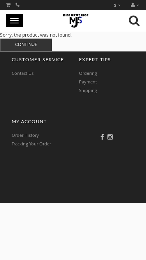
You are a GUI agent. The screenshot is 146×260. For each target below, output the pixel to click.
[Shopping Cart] (8, 4)
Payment (88, 82)
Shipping (88, 90)
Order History (25, 135)
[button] (137, 5)
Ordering (88, 73)
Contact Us (22, 73)
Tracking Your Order (31, 144)
